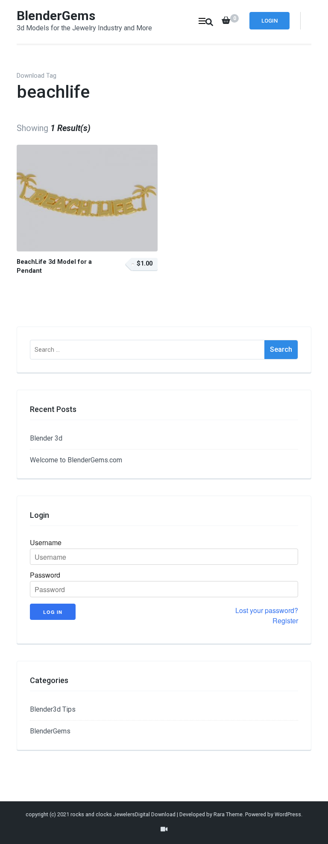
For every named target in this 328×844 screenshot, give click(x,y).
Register (285, 620)
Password (45, 575)
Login (269, 21)
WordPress (288, 814)
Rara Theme (228, 814)
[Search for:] (147, 349)
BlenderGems (56, 15)
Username (46, 542)
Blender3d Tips (53, 709)
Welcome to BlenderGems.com (76, 460)
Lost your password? (266, 610)
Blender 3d (46, 438)
